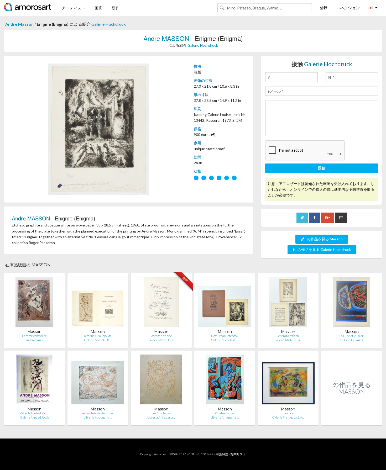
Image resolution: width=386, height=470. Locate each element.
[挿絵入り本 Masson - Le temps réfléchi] (288, 303)
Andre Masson (19, 24)
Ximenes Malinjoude (98, 336)
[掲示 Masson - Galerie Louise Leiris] (34, 381)
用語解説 (222, 454)
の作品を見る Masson (325, 239)
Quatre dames (224, 413)
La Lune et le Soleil (352, 336)
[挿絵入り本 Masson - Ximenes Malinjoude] (97, 303)
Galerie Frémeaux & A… (288, 417)
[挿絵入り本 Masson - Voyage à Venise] (161, 303)
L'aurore (288, 413)
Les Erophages (161, 413)
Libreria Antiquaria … (98, 417)
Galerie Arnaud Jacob (34, 417)
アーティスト (73, 8)
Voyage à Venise (161, 336)
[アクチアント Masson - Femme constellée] (34, 303)
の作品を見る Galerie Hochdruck (324, 249)
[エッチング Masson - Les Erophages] (161, 381)
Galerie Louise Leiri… (34, 413)
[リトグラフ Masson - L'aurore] (288, 381)
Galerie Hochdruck (108, 24)
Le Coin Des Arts (351, 340)
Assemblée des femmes (97, 413)
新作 (115, 8)
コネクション (348, 7)
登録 (323, 7)
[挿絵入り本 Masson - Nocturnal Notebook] (224, 303)
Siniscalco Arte (34, 340)
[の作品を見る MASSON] (351, 420)
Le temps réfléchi (288, 336)
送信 (322, 168)
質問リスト (238, 454)
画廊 (98, 8)
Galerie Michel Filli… (98, 340)
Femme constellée (34, 336)
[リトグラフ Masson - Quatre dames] (225, 381)
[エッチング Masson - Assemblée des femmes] (97, 381)
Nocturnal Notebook (224, 336)
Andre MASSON (166, 38)
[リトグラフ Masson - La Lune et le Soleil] (351, 303)
